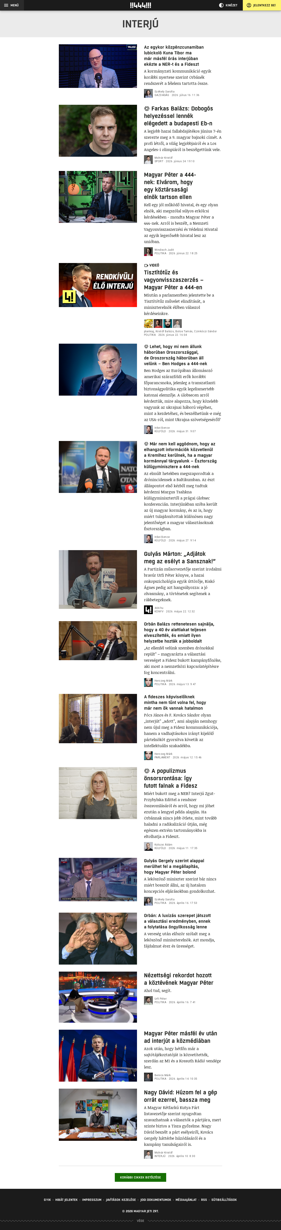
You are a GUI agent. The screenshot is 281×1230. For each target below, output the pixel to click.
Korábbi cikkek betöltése (140, 1177)
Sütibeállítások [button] (224, 1200)
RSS (204, 1200)
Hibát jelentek (66, 1200)
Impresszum (91, 1200)
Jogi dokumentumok (155, 1200)
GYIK (47, 1200)
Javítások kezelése (121, 1200)
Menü (15, 5)
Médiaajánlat (186, 1200)
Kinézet (232, 5)
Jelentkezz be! (264, 5)
